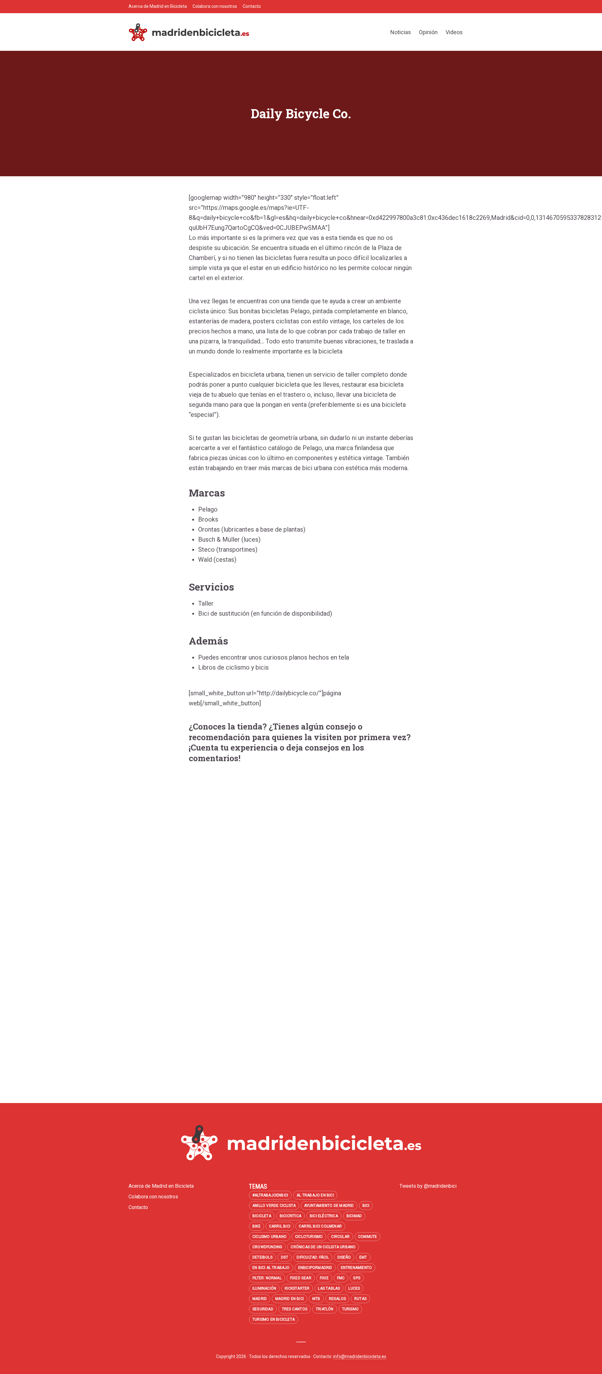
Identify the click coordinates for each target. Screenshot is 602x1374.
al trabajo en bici (315, 1195)
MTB (316, 1299)
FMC (341, 1278)
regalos (337, 1299)
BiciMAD (354, 1216)
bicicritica (290, 1216)
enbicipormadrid (315, 1267)
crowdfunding (267, 1247)
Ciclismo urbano (269, 1236)
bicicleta (261, 1216)
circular (340, 1236)
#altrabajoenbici (270, 1195)
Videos (454, 32)
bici (366, 1205)
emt (363, 1257)
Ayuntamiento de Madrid (329, 1205)
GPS (356, 1278)
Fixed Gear (300, 1278)
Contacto (252, 6)
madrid (259, 1299)
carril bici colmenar (320, 1226)
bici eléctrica (324, 1216)
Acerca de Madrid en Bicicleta (158, 6)
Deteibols (262, 1257)
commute (367, 1236)
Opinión (428, 32)
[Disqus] (301, 858)
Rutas (360, 1299)
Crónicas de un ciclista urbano (323, 1247)
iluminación (264, 1288)
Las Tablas (329, 1288)
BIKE (256, 1226)
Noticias (400, 32)
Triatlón (325, 1309)
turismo (350, 1309)
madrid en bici (289, 1299)
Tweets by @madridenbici (428, 1186)
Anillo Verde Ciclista (274, 1205)
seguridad (262, 1309)
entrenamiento (356, 1267)
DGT (284, 1257)
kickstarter (297, 1288)
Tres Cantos (294, 1309)
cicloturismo (309, 1236)
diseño (344, 1257)
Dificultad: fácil (313, 1257)
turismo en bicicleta (273, 1319)
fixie (324, 1278)
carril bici (279, 1226)
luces (354, 1288)
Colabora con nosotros (215, 6)
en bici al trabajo (271, 1267)
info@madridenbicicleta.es (359, 1356)
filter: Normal (267, 1278)
